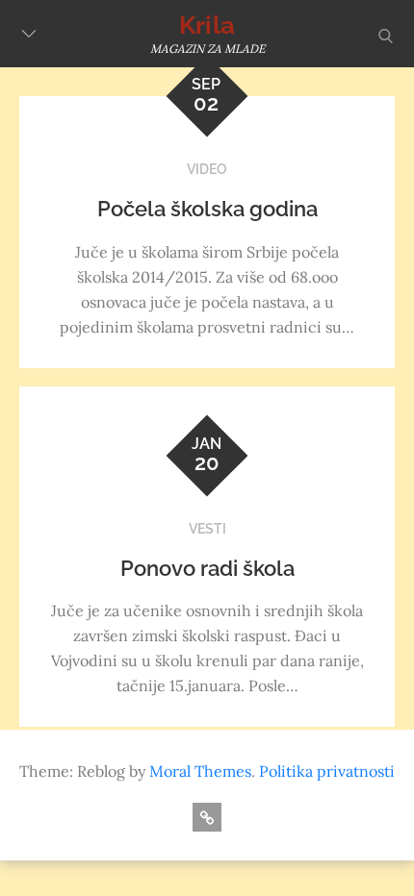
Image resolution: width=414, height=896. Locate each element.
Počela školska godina (207, 208)
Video (207, 169)
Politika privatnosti (327, 771)
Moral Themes (200, 771)
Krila (207, 25)
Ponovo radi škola (207, 568)
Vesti (207, 528)
